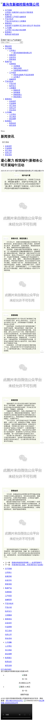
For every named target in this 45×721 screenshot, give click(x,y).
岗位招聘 (22, 30)
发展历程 (15, 12)
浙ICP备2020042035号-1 (14, 701)
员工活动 (22, 25)
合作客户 (16, 77)
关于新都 (8, 10)
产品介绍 (8, 21)
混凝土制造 (17, 68)
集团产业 (8, 14)
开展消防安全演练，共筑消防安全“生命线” (27, 565)
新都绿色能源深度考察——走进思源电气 (27, 562)
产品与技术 (9, 19)
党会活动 (36, 25)
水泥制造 (16, 66)
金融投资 (22, 17)
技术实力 (15, 21)
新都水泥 (16, 90)
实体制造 (8, 17)
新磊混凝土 (17, 97)
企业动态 (8, 25)
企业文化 (22, 12)
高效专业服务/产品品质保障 (23, 75)
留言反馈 (15, 34)
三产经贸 (15, 17)
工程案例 (22, 21)
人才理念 (8, 30)
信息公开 (29, 25)
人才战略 (8, 28)
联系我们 (8, 32)
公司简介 (8, 12)
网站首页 (8, 46)
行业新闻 (15, 25)
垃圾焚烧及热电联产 (20, 70)
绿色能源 (16, 92)
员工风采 (15, 30)
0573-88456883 (6, 669)
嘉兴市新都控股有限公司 (22, 53)
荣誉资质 (29, 12)
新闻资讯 (8, 23)
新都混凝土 (17, 94)
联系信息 (8, 34)
